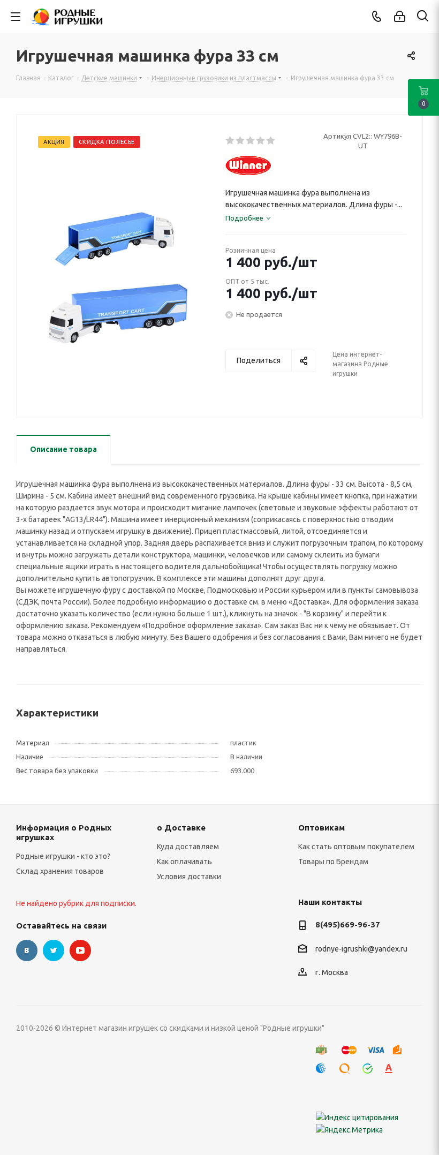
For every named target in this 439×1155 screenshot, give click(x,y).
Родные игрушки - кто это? (63, 856)
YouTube (80, 950)
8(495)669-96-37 (347, 924)
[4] (261, 141)
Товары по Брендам (333, 861)
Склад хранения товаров (60, 871)
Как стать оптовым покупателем (356, 846)
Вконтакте (26, 950)
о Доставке (181, 827)
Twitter (53, 950)
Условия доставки (189, 876)
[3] (251, 141)
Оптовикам (321, 827)
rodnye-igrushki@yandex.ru (361, 949)
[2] (241, 141)
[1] (230, 141)
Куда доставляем (188, 846)
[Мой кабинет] (399, 16)
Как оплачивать (184, 861)
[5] (271, 141)
